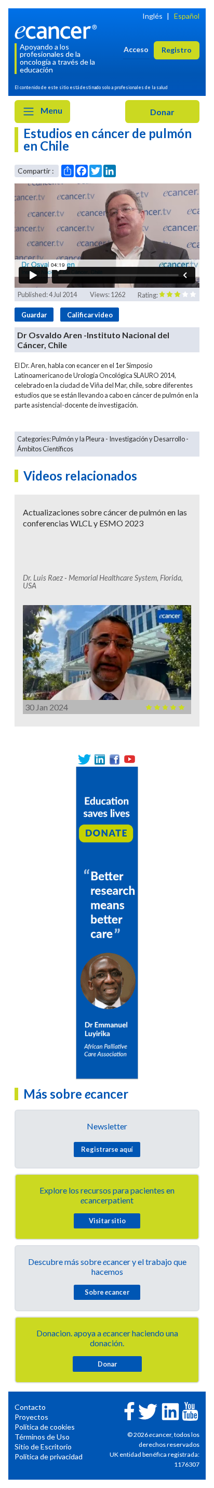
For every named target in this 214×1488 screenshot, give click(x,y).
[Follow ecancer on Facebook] (129, 1410)
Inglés (152, 15)
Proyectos (31, 1416)
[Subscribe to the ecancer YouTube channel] (190, 1410)
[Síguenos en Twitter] (84, 759)
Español (186, 15)
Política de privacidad (49, 1456)
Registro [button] (177, 49)
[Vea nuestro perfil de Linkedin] (99, 759)
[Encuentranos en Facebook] (114, 759)
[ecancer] (58, 30)
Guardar (34, 315)
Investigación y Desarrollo (147, 439)
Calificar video (90, 315)
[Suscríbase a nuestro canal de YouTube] (129, 759)
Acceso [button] (136, 49)
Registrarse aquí (107, 1149)
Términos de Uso (42, 1436)
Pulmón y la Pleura (78, 439)
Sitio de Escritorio (43, 1446)
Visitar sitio (107, 1220)
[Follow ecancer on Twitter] (148, 1410)
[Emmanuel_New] (107, 922)
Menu (50, 110)
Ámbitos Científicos (45, 449)
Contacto (30, 1407)
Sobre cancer (107, 1292)
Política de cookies (45, 1426)
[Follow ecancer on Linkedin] (170, 1410)
